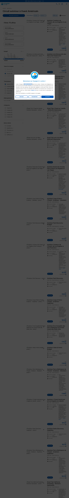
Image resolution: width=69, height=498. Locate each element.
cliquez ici (33, 90)
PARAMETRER (34, 96)
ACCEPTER (47, 96)
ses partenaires (28, 84)
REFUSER (22, 96)
